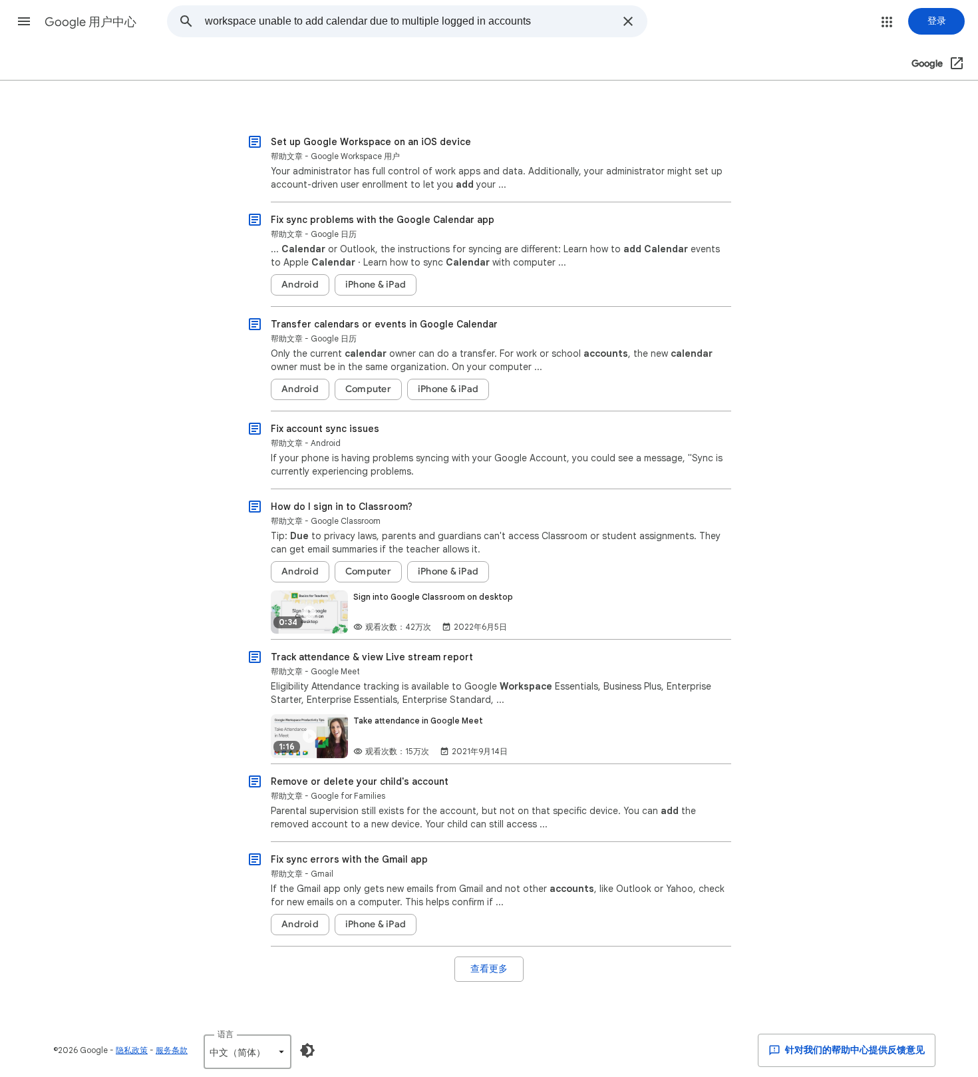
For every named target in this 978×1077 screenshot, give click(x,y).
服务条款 (172, 1050)
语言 (226, 1034)
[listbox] (247, 1051)
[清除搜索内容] (628, 21)
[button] (24, 21)
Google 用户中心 (90, 22)
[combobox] (409, 21)
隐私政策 (132, 1050)
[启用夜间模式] (307, 1050)
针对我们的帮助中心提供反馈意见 (854, 1050)
